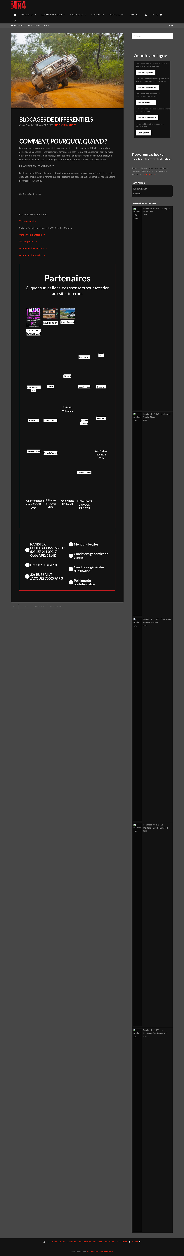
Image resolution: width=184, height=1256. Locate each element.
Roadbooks (98, 1242)
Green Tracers (67, 322)
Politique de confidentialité (84, 582)
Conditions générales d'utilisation (89, 569)
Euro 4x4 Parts (84, 472)
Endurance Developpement (100, 1252)
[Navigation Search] (15, 19)
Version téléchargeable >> (32, 234)
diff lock (39, 606)
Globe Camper (50, 420)
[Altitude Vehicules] (67, 400)
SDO (101, 355)
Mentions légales (86, 544)
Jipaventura (84, 357)
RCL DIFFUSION (50, 323)
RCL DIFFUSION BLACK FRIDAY (34, 332)
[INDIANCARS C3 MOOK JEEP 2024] (84, 488)
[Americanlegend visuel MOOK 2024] (33, 488)
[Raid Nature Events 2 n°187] (101, 438)
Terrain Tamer (50, 453)
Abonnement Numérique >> (33, 248)
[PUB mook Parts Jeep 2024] (50, 487)
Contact (123, 1242)
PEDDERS (101, 418)
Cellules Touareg (84, 422)
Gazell (50, 387)
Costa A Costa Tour (34, 389)
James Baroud (33, 451)
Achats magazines (67, 1242)
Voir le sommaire (27, 221)
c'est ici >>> (149, 174)
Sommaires (137, 193)
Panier (135, 1242)
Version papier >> (28, 241)
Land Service (84, 387)
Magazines (52, 1242)
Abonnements (84, 1242)
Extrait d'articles (66, 125)
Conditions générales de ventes (91, 555)
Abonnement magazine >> (32, 255)
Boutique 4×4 (111, 1242)
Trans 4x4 (101, 387)
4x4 (15, 606)
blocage (26, 606)
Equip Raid (33, 420)
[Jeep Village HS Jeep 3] (67, 488)
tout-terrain (55, 606)
